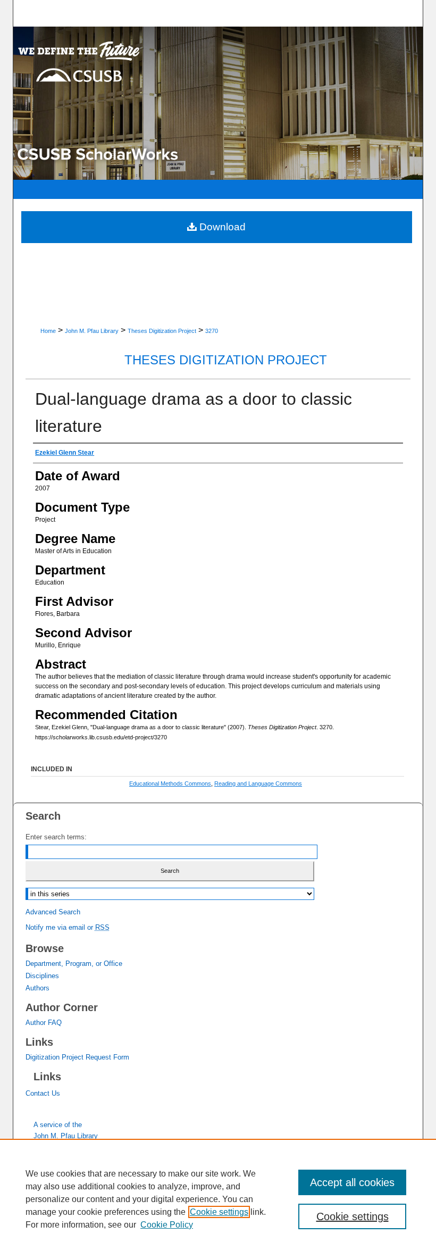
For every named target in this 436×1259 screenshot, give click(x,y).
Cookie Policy (166, 1224)
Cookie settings (219, 1211)
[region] (218, 1199)
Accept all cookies (352, 1182)
